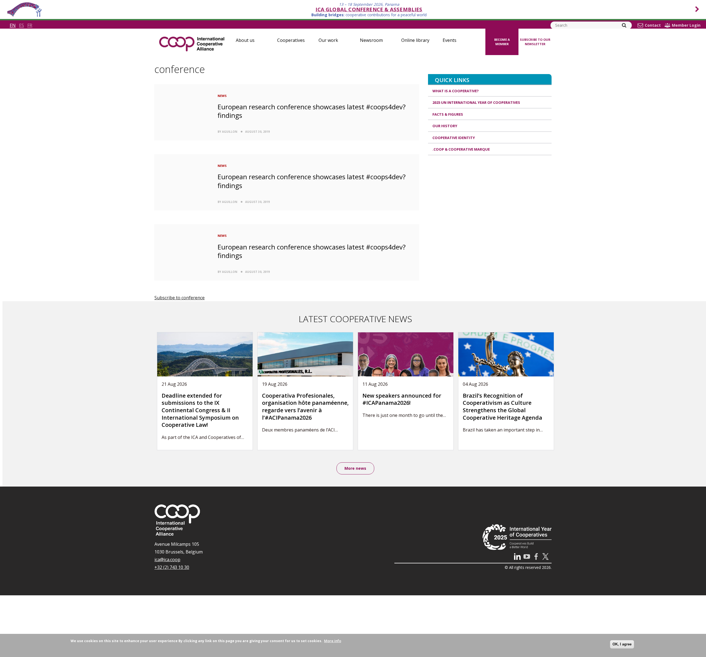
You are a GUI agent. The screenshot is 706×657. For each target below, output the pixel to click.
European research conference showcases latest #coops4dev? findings (312, 111)
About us (245, 40)
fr (29, 25)
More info (332, 640)
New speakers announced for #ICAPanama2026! (401, 399)
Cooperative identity (453, 137)
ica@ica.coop (167, 559)
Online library (415, 40)
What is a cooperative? (455, 90)
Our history (444, 125)
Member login (686, 25)
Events (449, 40)
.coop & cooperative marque (461, 149)
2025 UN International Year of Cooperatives (476, 102)
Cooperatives (291, 40)
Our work (328, 40)
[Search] (624, 25)
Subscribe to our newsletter (535, 41)
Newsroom (371, 40)
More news (355, 468)
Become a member (502, 41)
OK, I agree (622, 644)
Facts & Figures (447, 114)
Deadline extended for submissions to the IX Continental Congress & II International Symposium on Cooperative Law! (200, 410)
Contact (653, 25)
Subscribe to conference (179, 298)
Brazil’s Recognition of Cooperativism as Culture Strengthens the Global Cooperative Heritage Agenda (502, 406)
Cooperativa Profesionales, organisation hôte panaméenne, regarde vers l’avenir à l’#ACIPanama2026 (305, 406)
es (21, 25)
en (13, 25)
